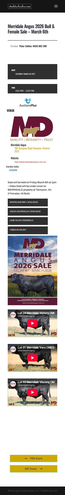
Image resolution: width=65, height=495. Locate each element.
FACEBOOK (13, 170)
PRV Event (36, 458)
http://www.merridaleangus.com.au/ (30, 162)
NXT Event (31, 469)
